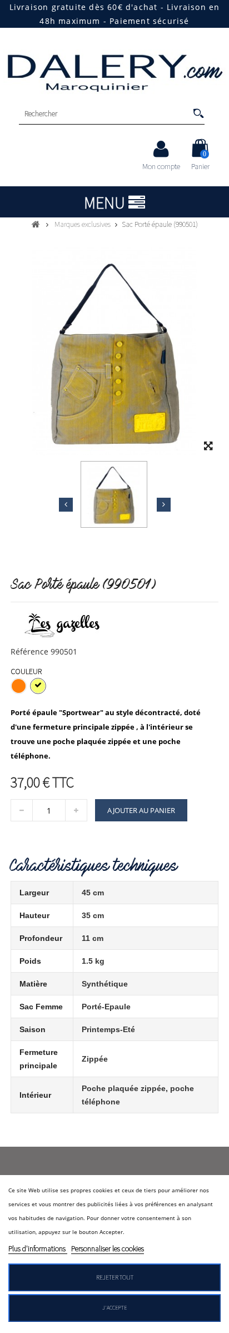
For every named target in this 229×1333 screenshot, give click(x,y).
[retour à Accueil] (36, 224)
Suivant (164, 505)
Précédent (66, 505)
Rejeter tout (114, 1277)
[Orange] (19, 686)
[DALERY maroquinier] (114, 72)
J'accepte (114, 1307)
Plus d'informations (37, 1248)
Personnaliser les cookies (107, 1248)
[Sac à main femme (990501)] (114, 494)
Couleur (27, 671)
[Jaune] (38, 686)
